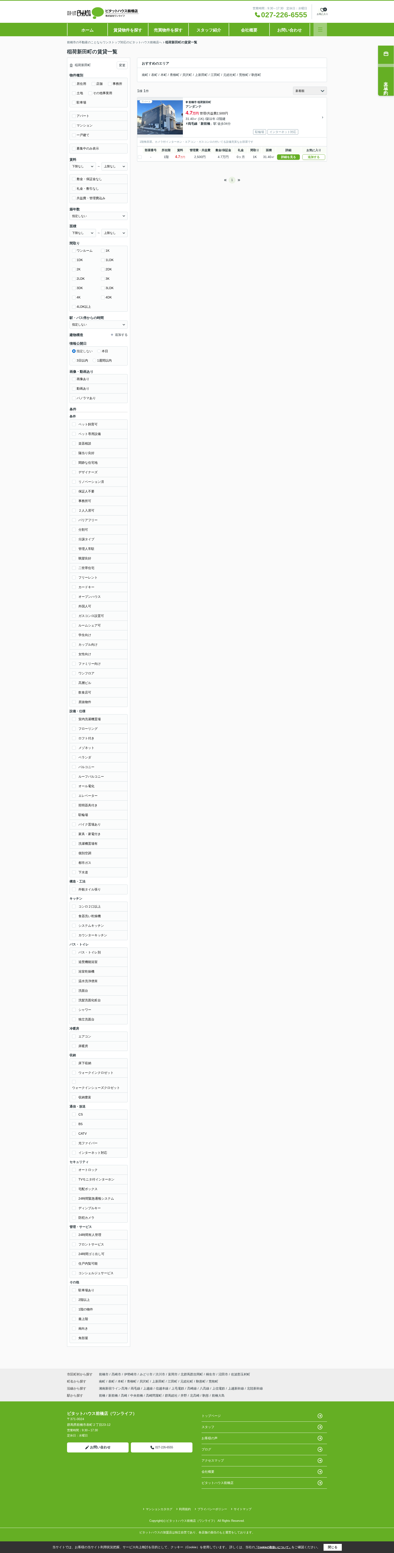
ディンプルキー (89, 1208)
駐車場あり (86, 1290)
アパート (83, 116)
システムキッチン (91, 925)
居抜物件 (84, 702)
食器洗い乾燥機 (89, 916)
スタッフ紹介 (209, 30)
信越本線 (162, 1388)
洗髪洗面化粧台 (89, 1000)
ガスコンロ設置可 (91, 616)
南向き (83, 1328)
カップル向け (88, 644)
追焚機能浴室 (88, 962)
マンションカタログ (159, 1509)
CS (80, 1114)
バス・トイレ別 (89, 952)
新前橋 (205, 123)
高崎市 (116, 1374)
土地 (80, 93)
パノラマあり (86, 398)
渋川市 (160, 1374)
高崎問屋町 (154, 1395)
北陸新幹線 (255, 1388)
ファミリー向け (89, 663)
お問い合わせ (289, 30)
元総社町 (229, 75)
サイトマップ (242, 1509)
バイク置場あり (89, 824)
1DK (80, 260)
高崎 (124, 1395)
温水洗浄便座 (88, 981)
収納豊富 (84, 1097)
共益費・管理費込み (91, 198)
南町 (145, 75)
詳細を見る (288, 157)
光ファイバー (88, 1143)
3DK (80, 288)
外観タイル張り (89, 889)
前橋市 (193, 102)
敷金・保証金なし (89, 179)
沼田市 (223, 1374)
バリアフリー (88, 520)
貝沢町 (187, 75)
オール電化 (86, 786)
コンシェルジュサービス (96, 1273)
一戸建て (83, 135)
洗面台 (83, 990)
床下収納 (84, 1063)
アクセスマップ (213, 1460)
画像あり (83, 379)
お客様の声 (210, 1438)
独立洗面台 (86, 1019)
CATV (82, 1133)
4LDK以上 (84, 306)
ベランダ (84, 757)
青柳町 (174, 75)
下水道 (83, 872)
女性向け (84, 654)
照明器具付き (88, 805)
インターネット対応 (92, 1152)
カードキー (86, 587)
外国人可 (84, 606)
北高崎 (195, 1395)
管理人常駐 (86, 549)
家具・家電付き (89, 834)
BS (80, 1124)
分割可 (83, 529)
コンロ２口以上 (89, 906)
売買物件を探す (168, 30)
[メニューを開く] (320, 29)
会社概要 (249, 30)
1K (107, 250)
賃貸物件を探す (128, 30)
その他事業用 (102, 93)
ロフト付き (86, 738)
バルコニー (86, 767)
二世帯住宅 (86, 568)
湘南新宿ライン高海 (114, 1388)
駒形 (205, 1395)
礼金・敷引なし (88, 188)
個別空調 (84, 853)
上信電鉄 (219, 1388)
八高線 (205, 1388)
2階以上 (84, 1300)
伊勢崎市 (130, 1374)
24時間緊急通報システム (96, 1198)
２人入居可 (86, 510)
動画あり (83, 388)
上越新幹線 (236, 1388)
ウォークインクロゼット (96, 1072)
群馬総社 (171, 1395)
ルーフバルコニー (91, 776)
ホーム (87, 30)
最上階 (83, 1319)
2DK (109, 269)
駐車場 (81, 102)
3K (107, 278)
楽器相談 (84, 443)
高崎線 (192, 1388)
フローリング (88, 728)
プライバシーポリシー (212, 1509)
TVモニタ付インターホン (96, 1179)
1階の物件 (85, 1309)
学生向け (84, 635)
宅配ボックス (88, 1189)
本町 (164, 75)
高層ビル (84, 683)
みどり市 (146, 1374)
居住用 (81, 83)
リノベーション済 (91, 482)
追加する (314, 157)
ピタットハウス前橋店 (217, 1483)
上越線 (148, 1388)
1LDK (110, 260)
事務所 (117, 83)
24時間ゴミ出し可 (91, 1254)
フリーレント (88, 577)
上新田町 (201, 75)
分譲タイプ (86, 539)
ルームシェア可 (89, 625)
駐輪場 (83, 815)
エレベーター (88, 795)
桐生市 (210, 1374)
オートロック (88, 1170)
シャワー (84, 1010)
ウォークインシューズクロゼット (96, 1088)
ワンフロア (86, 673)
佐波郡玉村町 (240, 1374)
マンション (85, 125)
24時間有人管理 (89, 1235)
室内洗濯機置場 (89, 719)
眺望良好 (84, 558)
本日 (105, 351)
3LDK (110, 288)
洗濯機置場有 (88, 843)
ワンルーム (85, 250)
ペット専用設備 (89, 434)
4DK (109, 297)
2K (78, 269)
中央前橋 (136, 1395)
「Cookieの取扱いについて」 (273, 1547)
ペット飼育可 (88, 424)
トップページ (211, 1416)
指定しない (85, 351)
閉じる (332, 1547)
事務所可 (84, 501)
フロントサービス (91, 1244)
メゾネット (86, 748)
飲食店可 (84, 692)
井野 (184, 1395)
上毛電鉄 (178, 1388)
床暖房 (83, 1046)
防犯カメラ (86, 1217)
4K (78, 297)
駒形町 (256, 75)
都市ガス (84, 863)
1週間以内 (104, 360)
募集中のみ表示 (88, 148)
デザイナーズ (88, 472)
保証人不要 (86, 491)
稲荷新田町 (204, 102)
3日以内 (82, 360)
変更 (122, 65)
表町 (154, 75)
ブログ (206, 1449)
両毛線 (192, 123)
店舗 (99, 83)
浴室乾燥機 (86, 971)
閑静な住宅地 (88, 462)
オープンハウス (89, 596)
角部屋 (83, 1338)
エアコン (84, 1036)
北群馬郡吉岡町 (192, 1374)
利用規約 (185, 1509)
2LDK (81, 278)
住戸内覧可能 (88, 1263)
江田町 (215, 75)
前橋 (102, 1395)
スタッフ (208, 1427)
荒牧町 (244, 75)
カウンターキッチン (92, 935)
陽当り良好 (86, 453)
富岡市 (173, 1374)
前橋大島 (218, 1395)
